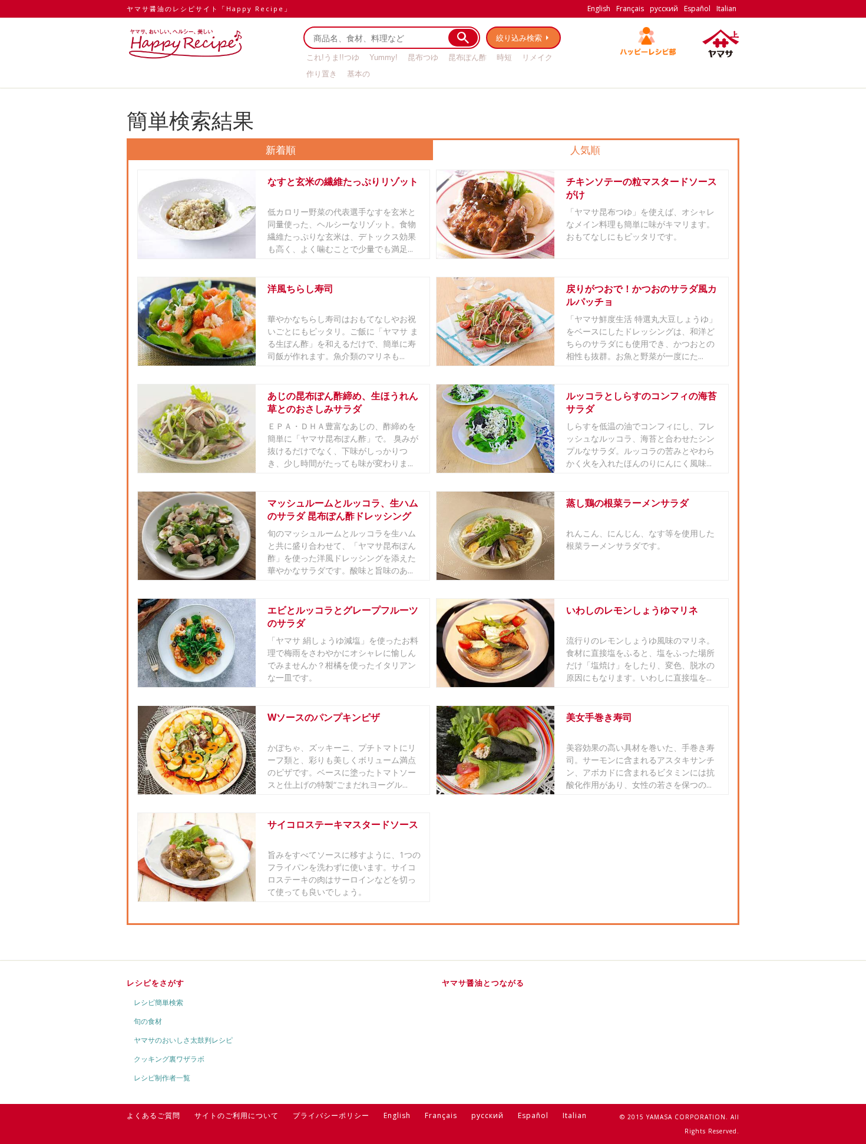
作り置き (321, 73)
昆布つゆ (423, 57)
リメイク (537, 57)
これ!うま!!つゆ (332, 57)
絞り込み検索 (519, 37)
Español (697, 9)
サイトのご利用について (236, 1115)
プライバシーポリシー (331, 1115)
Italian (726, 9)
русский (664, 9)
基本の (358, 73)
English (598, 9)
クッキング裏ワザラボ (169, 1059)
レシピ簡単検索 (158, 1002)
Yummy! (383, 57)
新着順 (281, 150)
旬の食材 (148, 1021)
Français (630, 9)
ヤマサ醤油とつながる (483, 982)
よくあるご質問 (153, 1115)
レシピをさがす (155, 982)
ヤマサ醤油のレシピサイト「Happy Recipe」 (209, 8)
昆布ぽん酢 (467, 57)
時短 (504, 57)
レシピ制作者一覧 (162, 1078)
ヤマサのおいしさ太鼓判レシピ (183, 1040)
